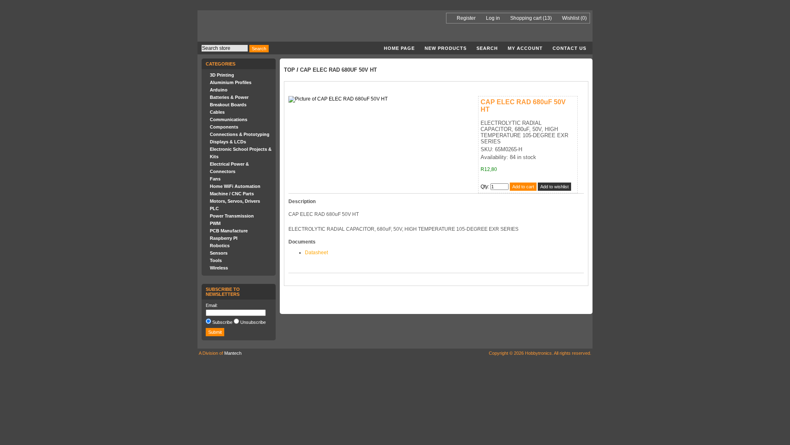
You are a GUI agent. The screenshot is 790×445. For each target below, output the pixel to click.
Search (487, 48)
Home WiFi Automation (235, 186)
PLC (214, 208)
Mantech (233, 353)
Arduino (219, 89)
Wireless (219, 267)
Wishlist (570, 18)
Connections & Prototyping (240, 134)
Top (289, 70)
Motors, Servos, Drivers (235, 201)
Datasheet (316, 252)
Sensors (219, 253)
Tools (216, 260)
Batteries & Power (229, 97)
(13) (547, 18)
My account (525, 48)
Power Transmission (232, 215)
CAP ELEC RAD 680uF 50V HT (338, 70)
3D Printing (222, 75)
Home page (399, 48)
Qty (484, 187)
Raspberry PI (223, 238)
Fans (215, 178)
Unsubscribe (253, 322)
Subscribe (222, 322)
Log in (493, 18)
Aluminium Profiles (230, 82)
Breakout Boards (228, 104)
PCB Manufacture (229, 230)
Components (224, 126)
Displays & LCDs (228, 141)
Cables (217, 112)
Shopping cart (525, 18)
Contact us (569, 48)
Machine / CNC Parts (232, 193)
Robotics (220, 245)
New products (446, 48)
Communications (228, 119)
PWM (215, 223)
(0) (584, 18)
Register (466, 18)
